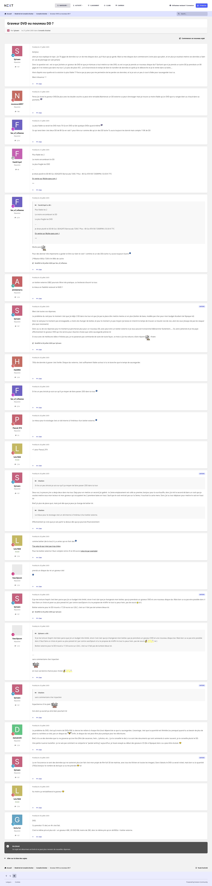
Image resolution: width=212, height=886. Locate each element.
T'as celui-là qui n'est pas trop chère (46, 546)
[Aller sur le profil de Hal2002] (17, 361)
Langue (8, 882)
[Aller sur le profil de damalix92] (17, 729)
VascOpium (17, 578)
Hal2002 (17, 370)
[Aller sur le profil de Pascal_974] (17, 419)
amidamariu (17, 290)
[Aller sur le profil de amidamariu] (17, 281)
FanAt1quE (17, 162)
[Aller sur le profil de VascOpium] (17, 569)
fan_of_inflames (17, 133)
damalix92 (17, 738)
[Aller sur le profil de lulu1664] (17, 448)
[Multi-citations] (33, 84)
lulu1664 (17, 457)
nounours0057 (17, 104)
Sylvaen (16, 30)
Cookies (17, 882)
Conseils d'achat (44, 30)
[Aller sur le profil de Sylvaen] (8, 30)
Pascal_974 (17, 428)
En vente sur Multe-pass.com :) (44, 178)
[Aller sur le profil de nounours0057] (17, 96)
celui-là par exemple (89, 551)
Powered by (197, 882)
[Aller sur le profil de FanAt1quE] (17, 154)
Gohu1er (17, 828)
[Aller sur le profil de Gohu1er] (17, 820)
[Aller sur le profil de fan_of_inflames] (17, 125)
